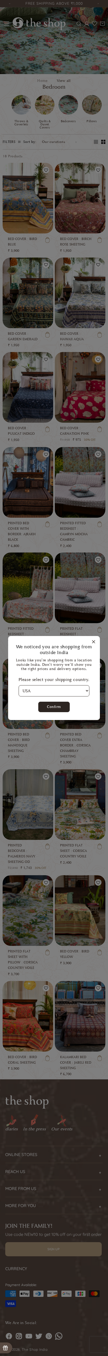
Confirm (54, 707)
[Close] (93, 642)
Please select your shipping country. (54, 679)
